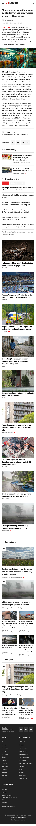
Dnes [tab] (5, 183)
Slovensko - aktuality (26, 763)
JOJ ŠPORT (5, 748)
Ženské (4, 760)
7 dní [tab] (13, 183)
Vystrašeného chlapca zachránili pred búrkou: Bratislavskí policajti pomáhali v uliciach (17, 211)
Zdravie (4, 769)
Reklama (4, 789)
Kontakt (4, 792)
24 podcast (22, 760)
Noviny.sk (22, 742)
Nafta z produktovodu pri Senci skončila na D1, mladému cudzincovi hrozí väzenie (17, 189)
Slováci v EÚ (23, 778)
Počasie (4, 775)
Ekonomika (22, 775)
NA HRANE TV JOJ (24, 757)
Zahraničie (22, 766)
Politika (21, 772)
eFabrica (22, 820)
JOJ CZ (4, 751)
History (4, 772)
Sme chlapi (5, 766)
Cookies (4, 802)
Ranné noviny (23, 754)
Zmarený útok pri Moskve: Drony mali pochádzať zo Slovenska (14, 218)
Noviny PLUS (23, 748)
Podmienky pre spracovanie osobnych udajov (9, 797)
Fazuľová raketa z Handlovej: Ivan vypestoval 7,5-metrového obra (17, 233)
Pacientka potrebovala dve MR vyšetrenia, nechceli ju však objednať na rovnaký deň (16, 203)
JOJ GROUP (5, 754)
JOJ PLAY (4, 745)
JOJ (3, 742)
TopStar (4, 763)
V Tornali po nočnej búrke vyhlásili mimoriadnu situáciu (18, 196)
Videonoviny (23, 751)
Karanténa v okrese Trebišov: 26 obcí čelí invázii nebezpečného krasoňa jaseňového (18, 226)
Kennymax (22, 817)
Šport (4, 757)
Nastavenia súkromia (8, 806)
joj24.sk (21, 745)
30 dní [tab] (21, 183)
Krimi (20, 769)
